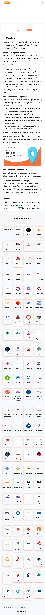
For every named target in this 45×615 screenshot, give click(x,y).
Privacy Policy (17, 607)
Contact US (4, 607)
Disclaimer (23, 607)
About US (10, 607)
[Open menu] (43, 2)
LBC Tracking (20, 207)
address (11, 192)
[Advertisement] (22, 13)
